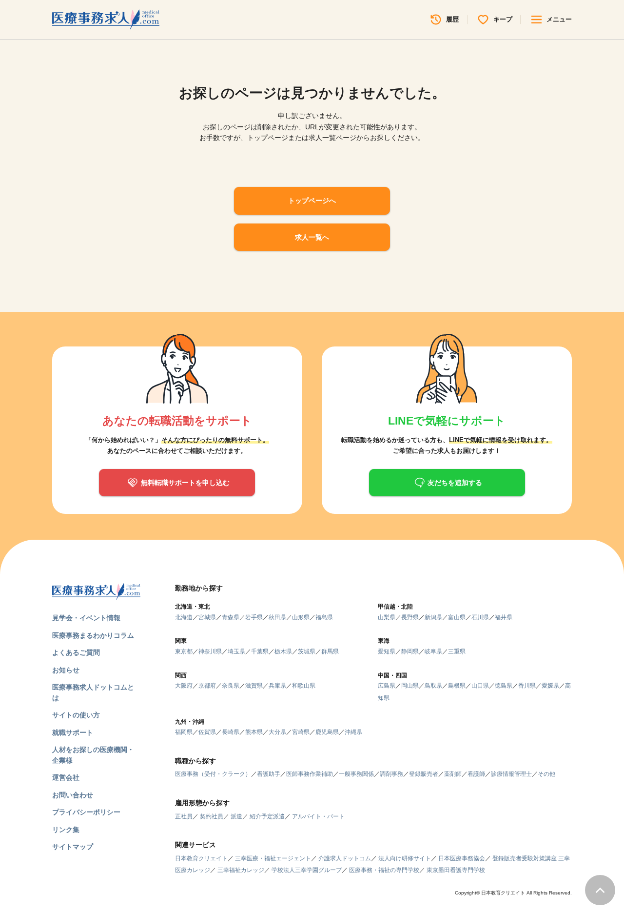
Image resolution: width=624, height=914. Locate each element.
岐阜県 (433, 651)
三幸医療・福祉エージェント (273, 858)
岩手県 (254, 617)
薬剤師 (453, 774)
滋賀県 (254, 685)
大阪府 (184, 685)
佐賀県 (207, 732)
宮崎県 (301, 732)
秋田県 (277, 617)
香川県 (527, 685)
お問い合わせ (72, 795)
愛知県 (386, 651)
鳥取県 (433, 685)
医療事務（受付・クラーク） (213, 774)
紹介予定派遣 (267, 816)
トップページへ (312, 200)
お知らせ (65, 670)
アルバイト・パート (318, 816)
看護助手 (268, 774)
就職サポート (72, 732)
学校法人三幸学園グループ (307, 870)
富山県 (457, 617)
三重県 (457, 651)
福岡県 (184, 732)
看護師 (476, 774)
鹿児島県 (327, 732)
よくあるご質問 (76, 652)
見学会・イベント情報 (86, 618)
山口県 (480, 685)
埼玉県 (236, 651)
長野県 (410, 617)
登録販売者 (423, 774)
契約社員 (211, 816)
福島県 (324, 617)
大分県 (277, 732)
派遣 (236, 816)
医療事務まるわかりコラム (93, 635)
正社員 (184, 816)
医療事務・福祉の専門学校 (384, 870)
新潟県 (433, 617)
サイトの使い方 (76, 715)
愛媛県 (550, 685)
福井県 (503, 617)
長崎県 (230, 732)
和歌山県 (303, 685)
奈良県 (230, 685)
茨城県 (306, 651)
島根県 (457, 685)
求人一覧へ (312, 237)
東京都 (184, 651)
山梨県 (386, 617)
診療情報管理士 (511, 774)
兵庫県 (277, 685)
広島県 (386, 685)
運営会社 (65, 777)
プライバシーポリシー (86, 812)
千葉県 (260, 651)
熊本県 (254, 732)
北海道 (184, 617)
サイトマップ (72, 847)
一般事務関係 (356, 774)
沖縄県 (353, 732)
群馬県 (330, 651)
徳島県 (503, 685)
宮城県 (207, 617)
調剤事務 (391, 774)
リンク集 (65, 829)
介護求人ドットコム (344, 858)
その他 (546, 774)
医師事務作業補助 (309, 774)
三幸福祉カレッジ (240, 870)
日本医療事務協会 (461, 858)
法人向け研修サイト (404, 858)
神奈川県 (210, 651)
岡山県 (410, 685)
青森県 (230, 617)
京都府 (207, 685)
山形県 (301, 617)
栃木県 (283, 651)
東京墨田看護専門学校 (456, 870)
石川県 (480, 617)
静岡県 (410, 651)
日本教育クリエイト (201, 858)
